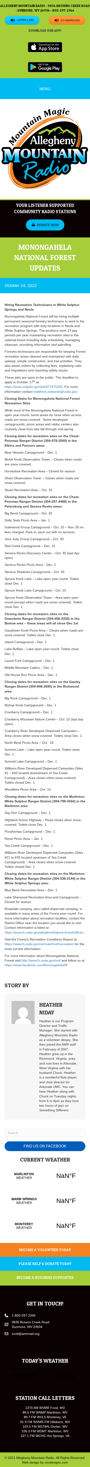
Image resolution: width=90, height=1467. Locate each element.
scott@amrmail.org (25, 1334)
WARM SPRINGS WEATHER (45, 1201)
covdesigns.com (56, 1462)
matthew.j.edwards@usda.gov (55, 391)
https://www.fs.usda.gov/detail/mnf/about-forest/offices (44, 932)
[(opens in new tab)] (45, 47)
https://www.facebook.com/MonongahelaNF (36, 965)
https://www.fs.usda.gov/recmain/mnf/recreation (39, 944)
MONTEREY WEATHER (45, 1226)
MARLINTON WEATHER (45, 1176)
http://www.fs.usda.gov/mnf (41, 960)
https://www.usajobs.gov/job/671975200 (34, 387)
